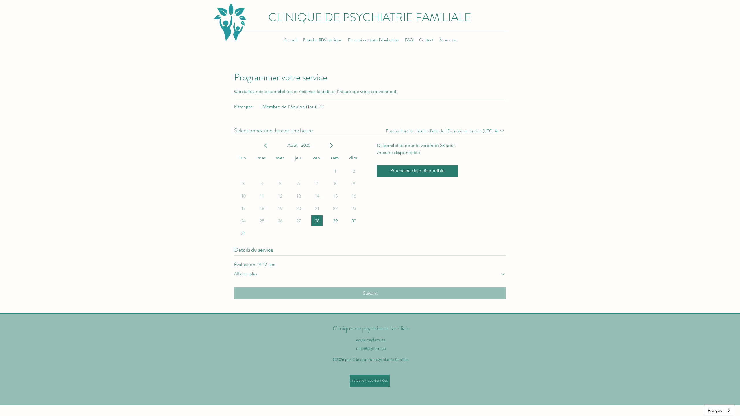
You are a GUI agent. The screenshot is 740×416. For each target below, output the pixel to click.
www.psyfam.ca (371, 340)
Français (715, 410)
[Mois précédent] (265, 145)
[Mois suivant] (331, 145)
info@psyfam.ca (371, 348)
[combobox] (719, 410)
